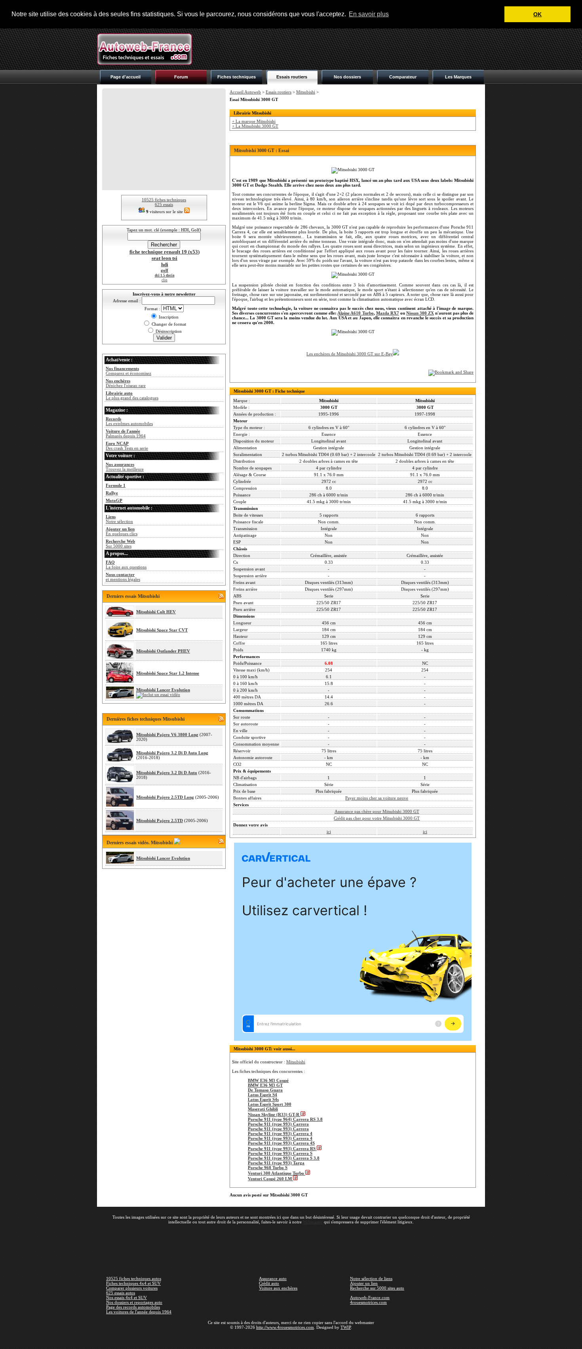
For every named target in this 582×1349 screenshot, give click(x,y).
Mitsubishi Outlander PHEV (163, 651)
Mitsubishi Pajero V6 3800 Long (167, 734)
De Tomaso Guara (265, 1090)
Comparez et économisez (128, 371)
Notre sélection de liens (371, 1278)
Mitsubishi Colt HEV (156, 611)
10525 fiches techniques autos (133, 1278)
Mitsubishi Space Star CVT (162, 630)
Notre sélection (119, 519)
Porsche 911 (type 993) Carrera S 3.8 (284, 1158)
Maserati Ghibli (263, 1109)
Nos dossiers (347, 76)
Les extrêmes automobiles (129, 421)
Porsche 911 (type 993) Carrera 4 (280, 1133)
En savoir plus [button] (369, 14)
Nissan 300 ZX (420, 313)
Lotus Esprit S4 (262, 1094)
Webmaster (313, 1221)
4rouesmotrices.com (368, 1302)
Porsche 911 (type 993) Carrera (278, 1124)
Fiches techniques (236, 76)
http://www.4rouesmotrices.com (285, 1327)
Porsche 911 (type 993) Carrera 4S (281, 1143)
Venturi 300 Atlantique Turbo (276, 1173)
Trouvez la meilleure (125, 466)
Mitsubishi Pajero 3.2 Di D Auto (166, 772)
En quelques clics (121, 531)
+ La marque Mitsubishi (254, 121)
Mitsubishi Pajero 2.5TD (159, 820)
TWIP (345, 1327)
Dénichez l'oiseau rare (126, 383)
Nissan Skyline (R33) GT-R (274, 1114)
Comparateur (403, 76)
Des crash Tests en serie (127, 445)
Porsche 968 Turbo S (267, 1167)
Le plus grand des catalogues (132, 395)
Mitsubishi (305, 92)
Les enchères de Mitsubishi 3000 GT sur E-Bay (349, 353)
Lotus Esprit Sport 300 (269, 1104)
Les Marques (458, 76)
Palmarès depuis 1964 (126, 433)
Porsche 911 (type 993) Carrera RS (282, 1148)
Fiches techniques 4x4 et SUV (133, 1283)
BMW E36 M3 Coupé (268, 1080)
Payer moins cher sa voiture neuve (376, 798)
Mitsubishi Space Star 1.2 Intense (167, 673)
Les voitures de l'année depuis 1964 (138, 1311)
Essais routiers (291, 76)
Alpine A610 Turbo (355, 313)
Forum (181, 76)
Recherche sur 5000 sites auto (377, 1288)
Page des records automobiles (133, 1307)
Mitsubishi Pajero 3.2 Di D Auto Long (172, 752)
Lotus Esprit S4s (263, 1099)
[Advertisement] (341, 49)
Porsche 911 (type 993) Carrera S (280, 1153)
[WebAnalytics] (291, 1338)
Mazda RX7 (387, 313)
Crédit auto (269, 1283)
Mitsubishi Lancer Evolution (163, 689)
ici (329, 831)
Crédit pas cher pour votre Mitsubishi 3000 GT (377, 818)
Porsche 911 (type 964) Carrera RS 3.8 (285, 1119)
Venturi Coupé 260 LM (270, 1178)
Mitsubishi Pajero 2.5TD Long (165, 797)
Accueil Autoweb (245, 92)
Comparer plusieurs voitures (132, 1288)
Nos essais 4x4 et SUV (126, 1297)
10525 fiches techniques (164, 199)
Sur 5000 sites (120, 543)
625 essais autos (120, 1292)
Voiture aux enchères (278, 1288)
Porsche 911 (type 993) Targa (276, 1162)
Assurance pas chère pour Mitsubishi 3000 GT (377, 811)
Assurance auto (273, 1278)
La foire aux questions (126, 564)
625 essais (164, 204)
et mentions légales (123, 577)
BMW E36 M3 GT (265, 1085)
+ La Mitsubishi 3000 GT (255, 126)
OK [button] (537, 14)
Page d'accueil (125, 76)
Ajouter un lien (364, 1283)
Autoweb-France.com (370, 1297)
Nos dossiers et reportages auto (134, 1302)
